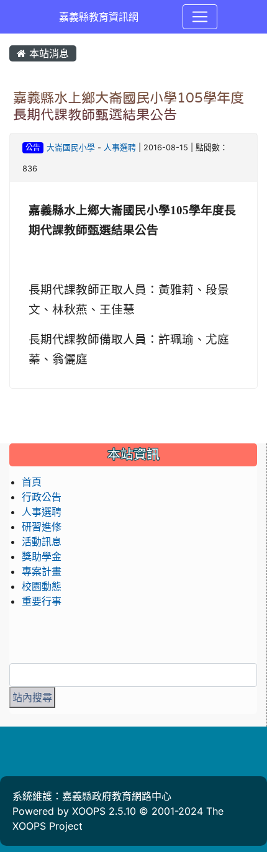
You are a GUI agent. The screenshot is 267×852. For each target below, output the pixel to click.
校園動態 (41, 586)
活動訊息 (41, 541)
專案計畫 (41, 571)
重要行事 (41, 601)
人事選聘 (120, 147)
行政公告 (41, 497)
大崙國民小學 (71, 147)
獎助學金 (41, 556)
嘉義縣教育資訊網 (98, 17)
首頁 (32, 482)
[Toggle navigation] (200, 16)
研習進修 (41, 526)
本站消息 (47, 53)
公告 (32, 147)
